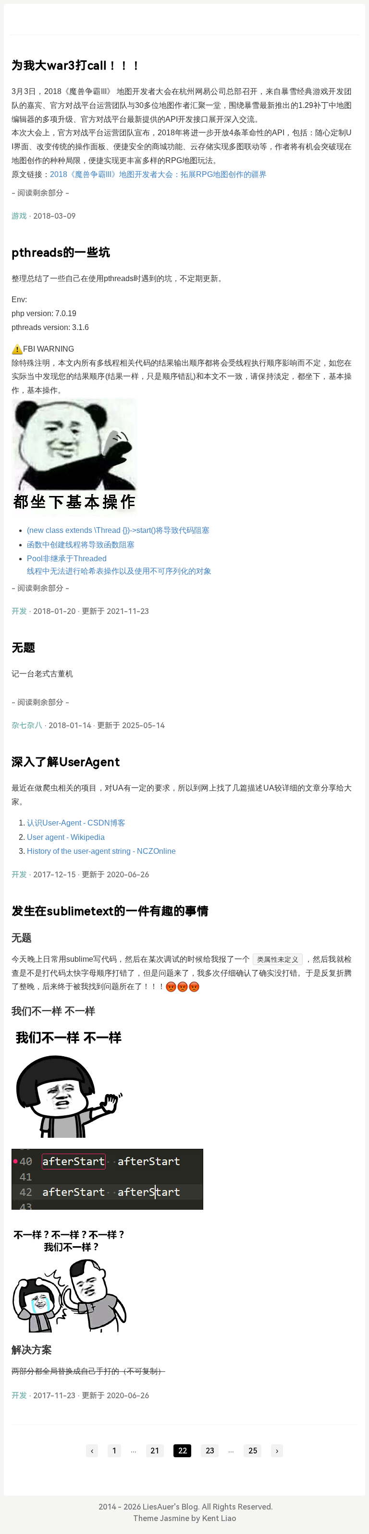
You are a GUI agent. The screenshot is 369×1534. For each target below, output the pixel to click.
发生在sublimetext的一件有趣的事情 (110, 911)
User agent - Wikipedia (66, 837)
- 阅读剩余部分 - (40, 193)
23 (210, 1450)
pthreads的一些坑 (61, 253)
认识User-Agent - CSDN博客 (76, 823)
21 (154, 1450)
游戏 (19, 216)
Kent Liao (219, 1518)
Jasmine (174, 1518)
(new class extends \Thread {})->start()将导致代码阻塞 (118, 530)
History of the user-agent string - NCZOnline (101, 851)
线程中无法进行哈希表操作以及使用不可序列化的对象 (119, 571)
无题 (23, 648)
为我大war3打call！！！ (77, 65)
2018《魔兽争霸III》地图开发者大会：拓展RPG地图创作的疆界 (158, 174)
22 (182, 1450)
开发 (19, 611)
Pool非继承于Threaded (67, 559)
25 (252, 1450)
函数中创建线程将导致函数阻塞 (81, 545)
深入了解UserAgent (66, 762)
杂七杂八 (27, 725)
